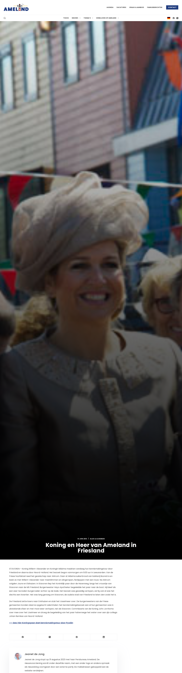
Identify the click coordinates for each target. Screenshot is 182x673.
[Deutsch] (168, 18)
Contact (172, 7)
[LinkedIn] (103, 637)
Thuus (66, 18)
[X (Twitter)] (177, 18)
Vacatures (121, 7)
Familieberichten (154, 7)
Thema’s (87, 18)
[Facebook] (174, 18)
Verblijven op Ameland (106, 18)
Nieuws (75, 18)
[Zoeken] (5, 18)
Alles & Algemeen (97, 539)
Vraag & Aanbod (136, 7)
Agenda (110, 7)
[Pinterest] (76, 637)
